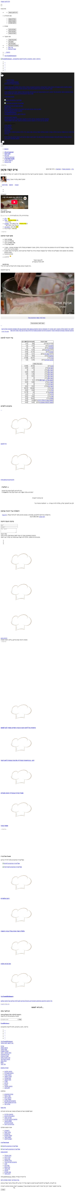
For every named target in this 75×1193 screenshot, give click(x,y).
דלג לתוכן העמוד (5, 1)
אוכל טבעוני (7, 1079)
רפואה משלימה (44, 132)
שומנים (51, 352)
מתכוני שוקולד (8, 1086)
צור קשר (10, 47)
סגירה (2, 1189)
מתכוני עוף (11, 87)
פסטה (16, 87)
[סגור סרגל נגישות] (1, 5)
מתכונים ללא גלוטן (33, 88)
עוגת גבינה (7, 1159)
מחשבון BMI (8, 120)
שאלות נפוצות (5, 1051)
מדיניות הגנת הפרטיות (7, 1188)
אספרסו (6, 223)
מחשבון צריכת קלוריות (42, 120)
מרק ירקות (7, 1157)
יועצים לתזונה (8, 1139)
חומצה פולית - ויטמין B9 (46, 380)
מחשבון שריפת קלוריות (33, 119)
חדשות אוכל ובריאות (7, 132)
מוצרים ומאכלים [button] (18, 106)
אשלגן (51, 398)
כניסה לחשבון (9, 80)
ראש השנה (7, 154)
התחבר (7, 52)
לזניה (5, 1164)
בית (73, 169)
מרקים (40, 88)
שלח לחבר (5, 185)
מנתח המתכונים (68, 92)
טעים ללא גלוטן (58, 137)
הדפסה (11, 185)
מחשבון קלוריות (44, 119)
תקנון (2, 1052)
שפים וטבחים (8, 1135)
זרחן (52, 394)
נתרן (52, 358)
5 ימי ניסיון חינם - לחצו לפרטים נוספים (15, 114)
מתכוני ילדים (45, 88)
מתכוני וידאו (49, 92)
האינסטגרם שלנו (9, 152)
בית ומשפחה (64, 132)
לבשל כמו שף (40, 137)
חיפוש (6, 149)
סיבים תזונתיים (49, 360)
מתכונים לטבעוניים (34, 87)
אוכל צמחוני (43, 87)
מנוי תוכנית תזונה (5, 1057)
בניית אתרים (15, 1180)
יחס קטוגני (42, 516)
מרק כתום (7, 1167)
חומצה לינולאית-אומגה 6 (46, 402)
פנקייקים (6, 1165)
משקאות (58, 169)
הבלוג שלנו (4, 1061)
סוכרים (48, 350)
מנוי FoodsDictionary (10, 55)
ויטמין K (51, 386)
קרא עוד (4, 515)
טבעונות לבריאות (49, 137)
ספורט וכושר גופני (35, 132)
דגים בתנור (7, 1173)
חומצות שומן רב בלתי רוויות (45, 400)
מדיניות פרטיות (5, 1054)
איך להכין (71, 132)
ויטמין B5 (50, 376)
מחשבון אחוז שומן (17, 120)
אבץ (52, 396)
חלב (5, 218)
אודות (2, 1046)
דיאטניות (6, 1130)
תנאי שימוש (8, 1052)
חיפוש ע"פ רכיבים (19, 109)
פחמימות (50, 347)
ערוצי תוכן (7, 130)
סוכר (5, 220)
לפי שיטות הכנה (8, 93)
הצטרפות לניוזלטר (9, 157)
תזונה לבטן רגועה (31, 137)
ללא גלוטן (7, 1088)
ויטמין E (51, 384)
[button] (9, 83)
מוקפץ (24, 87)
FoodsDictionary (5, 1023)
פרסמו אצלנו (4, 1047)
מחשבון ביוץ (7, 127)
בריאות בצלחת (67, 137)
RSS (2, 1062)
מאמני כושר (7, 1137)
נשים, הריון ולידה (25, 132)
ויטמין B (51, 368)
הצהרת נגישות (12, 49)
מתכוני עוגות (50, 87)
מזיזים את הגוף (12, 137)
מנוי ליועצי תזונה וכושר (7, 1043)
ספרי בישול (30, 93)
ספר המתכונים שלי (59, 92)
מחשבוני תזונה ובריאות (10, 117)
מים (52, 366)
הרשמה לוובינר (8, 160)
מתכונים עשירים (41, 92)
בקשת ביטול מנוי (5, 1059)
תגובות (17, 185)
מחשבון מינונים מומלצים (28, 120)
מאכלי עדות (7, 92)
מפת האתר (4, 1049)
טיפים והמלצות (16, 132)
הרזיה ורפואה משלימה (11, 137)
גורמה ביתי (7, 138)
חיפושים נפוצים (4, 1152)
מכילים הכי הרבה (9, 109)
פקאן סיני (7, 227)
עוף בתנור (7, 1168)
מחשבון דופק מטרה (21, 119)
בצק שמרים (7, 1172)
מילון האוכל (7, 107)
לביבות (6, 1170)
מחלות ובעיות (53, 132)
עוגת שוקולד (7, 1155)
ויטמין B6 (50, 378)
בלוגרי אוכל (7, 1132)
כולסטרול (50, 356)
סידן (52, 388)
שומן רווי (46, 354)
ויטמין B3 (50, 374)
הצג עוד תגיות (5, 331)
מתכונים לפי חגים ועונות (20, 93)
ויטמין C (51, 382)
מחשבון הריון (8, 125)
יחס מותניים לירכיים (9, 119)
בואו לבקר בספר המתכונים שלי (36, 317)
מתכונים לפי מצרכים (30, 92)
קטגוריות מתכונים (5, 1068)
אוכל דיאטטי (21, 92)
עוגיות (20, 87)
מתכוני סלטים (68, 87)
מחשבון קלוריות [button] (17, 111)
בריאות (59, 132)
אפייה (27, 87)
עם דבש (6, 155)
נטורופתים (7, 1134)
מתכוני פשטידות (59, 87)
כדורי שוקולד (8, 1160)
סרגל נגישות (7, 162)
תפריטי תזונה (37, 109)
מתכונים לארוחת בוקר (10, 1162)
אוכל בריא (14, 92)
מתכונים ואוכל (66, 169)
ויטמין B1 (50, 370)
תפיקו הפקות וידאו (6, 1180)
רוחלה (8, 179)
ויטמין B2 (50, 372)
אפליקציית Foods (9, 96)
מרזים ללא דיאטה (21, 137)
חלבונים (51, 345)
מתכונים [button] (16, 83)
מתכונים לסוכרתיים (22, 88)
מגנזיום (51, 392)
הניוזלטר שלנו (5, 1011)
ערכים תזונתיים (29, 109)
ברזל (52, 390)
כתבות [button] (10, 128)
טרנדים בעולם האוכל (10, 88)
